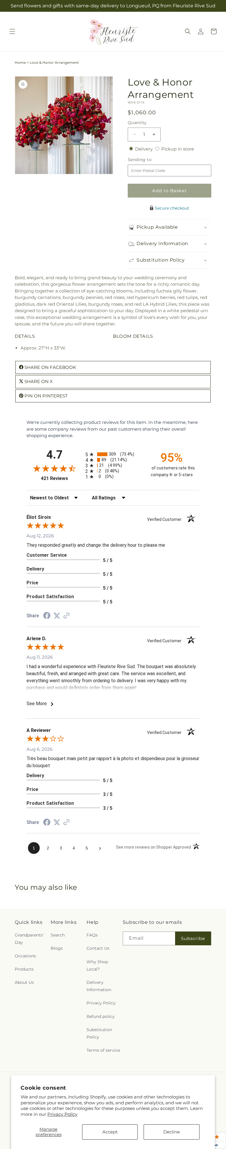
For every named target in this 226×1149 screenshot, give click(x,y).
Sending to (148, 160)
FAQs (92, 935)
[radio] (113, 454)
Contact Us (98, 948)
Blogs (57, 948)
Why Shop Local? (97, 965)
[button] (12, 31)
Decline (171, 1132)
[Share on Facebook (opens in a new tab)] (46, 616)
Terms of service (103, 1050)
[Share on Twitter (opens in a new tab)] (56, 615)
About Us (24, 982)
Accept (110, 1132)
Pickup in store (177, 149)
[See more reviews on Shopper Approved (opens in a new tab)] (66, 616)
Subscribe (193, 938)
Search (58, 935)
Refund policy (101, 1016)
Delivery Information (99, 986)
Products (24, 969)
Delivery (144, 149)
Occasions (25, 956)
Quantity (137, 122)
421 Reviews (61, 478)
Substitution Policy (99, 1033)
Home (20, 62)
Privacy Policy (62, 1114)
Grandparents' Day (29, 938)
